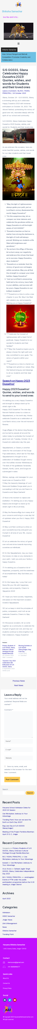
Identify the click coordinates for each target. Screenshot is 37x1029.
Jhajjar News (7, 920)
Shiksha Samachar (9, 931)
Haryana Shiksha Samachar (14, 945)
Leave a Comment (9, 91)
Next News (18, 685)
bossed (5, 863)
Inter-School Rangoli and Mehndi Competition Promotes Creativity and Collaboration (16, 57)
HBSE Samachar (8, 916)
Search (5, 789)
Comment (8, 710)
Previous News (19, 681)
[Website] (18, 758)
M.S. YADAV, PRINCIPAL (11, 857)
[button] (18, 43)
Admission (6, 912)
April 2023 (6, 899)
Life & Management (9, 923)
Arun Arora (6, 869)
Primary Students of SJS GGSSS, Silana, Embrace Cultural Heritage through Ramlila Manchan (8, 649)
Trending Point (8, 934)
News (4, 927)
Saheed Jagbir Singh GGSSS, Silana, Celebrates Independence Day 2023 (18, 871)
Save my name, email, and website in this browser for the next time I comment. (18, 769)
